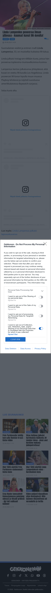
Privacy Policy (40, 349)
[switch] (41, 297)
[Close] (45, 244)
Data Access (25, 349)
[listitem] (25, 291)
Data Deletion (10, 349)
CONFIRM (15, 339)
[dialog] (25, 296)
